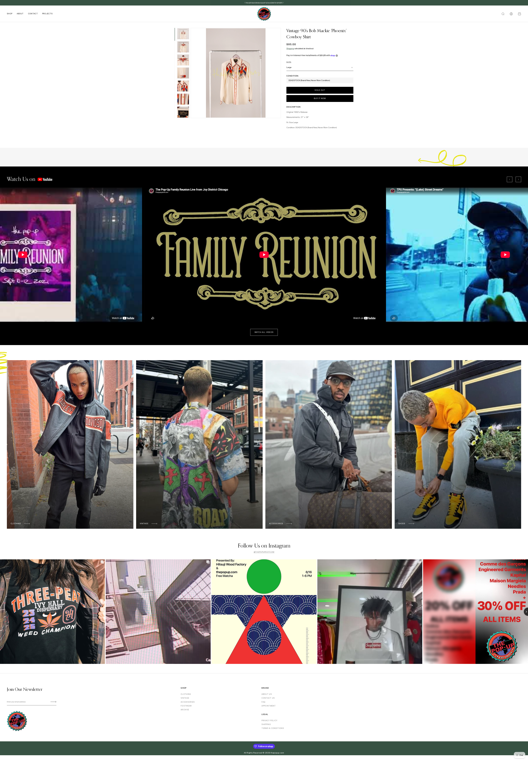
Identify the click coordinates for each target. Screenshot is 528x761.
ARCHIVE (185, 710)
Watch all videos (264, 332)
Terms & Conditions (273, 728)
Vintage (144, 524)
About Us (267, 694)
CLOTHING (186, 694)
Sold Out (320, 90)
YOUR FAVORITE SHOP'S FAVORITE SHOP (264, 3)
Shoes (401, 524)
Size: (289, 62)
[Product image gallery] (236, 73)
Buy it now (320, 98)
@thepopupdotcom (264, 552)
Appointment (269, 706)
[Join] (53, 701)
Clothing (16, 524)
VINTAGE (185, 698)
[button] (519, 14)
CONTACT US (268, 698)
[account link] (511, 14)
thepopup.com (277, 753)
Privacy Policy (269, 721)
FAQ (263, 702)
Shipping (290, 48)
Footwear (186, 706)
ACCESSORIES (188, 702)
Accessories (276, 524)
